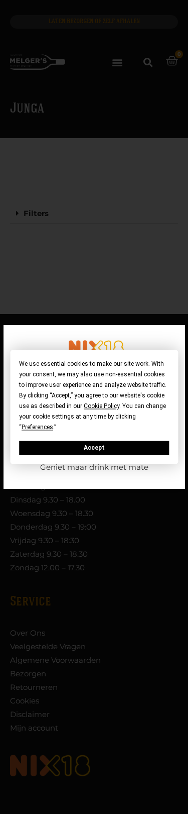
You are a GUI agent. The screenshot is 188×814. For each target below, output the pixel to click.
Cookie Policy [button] (101, 406)
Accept (94, 447)
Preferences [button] (37, 427)
